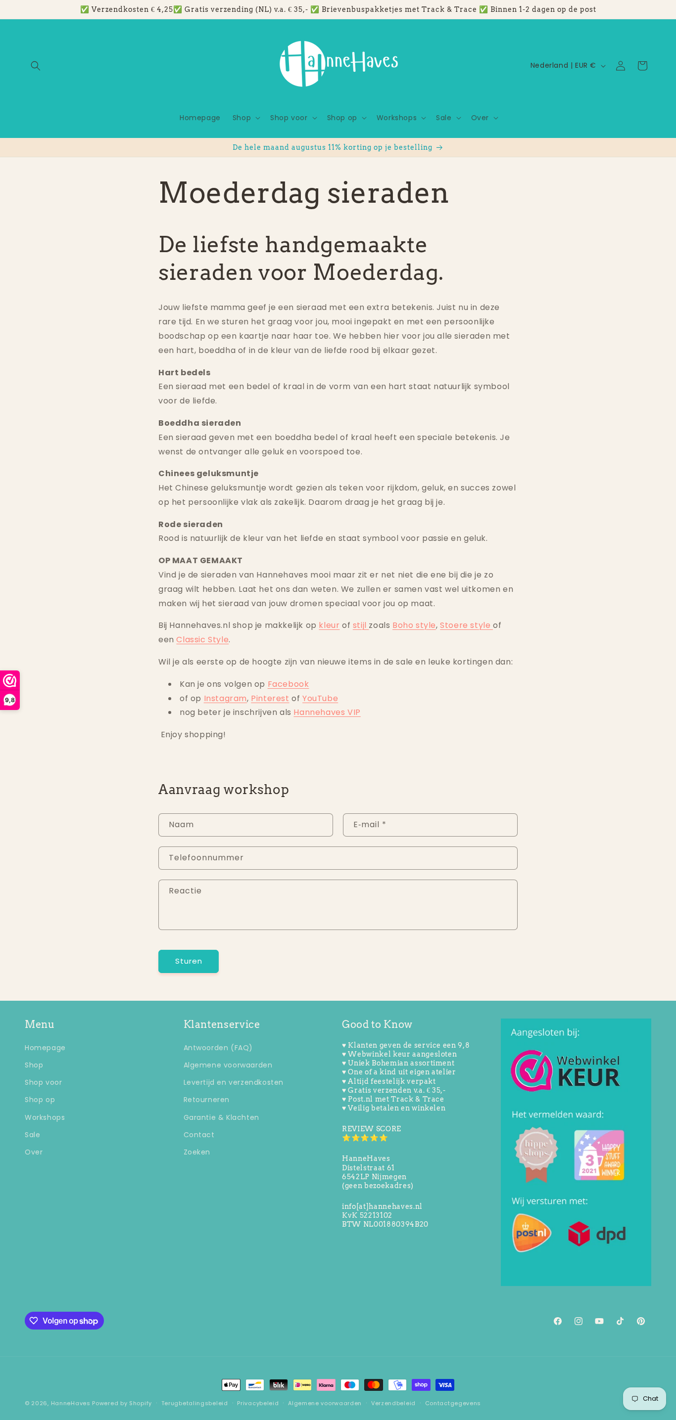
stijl (361, 625)
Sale (32, 1135)
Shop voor (43, 1082)
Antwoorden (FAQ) (218, 1048)
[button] (36, 66)
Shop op (40, 1100)
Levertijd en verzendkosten (234, 1082)
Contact (199, 1135)
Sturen (188, 961)
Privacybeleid (258, 1403)
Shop (34, 1065)
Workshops (45, 1117)
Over (34, 1152)
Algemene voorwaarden (228, 1065)
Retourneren (207, 1100)
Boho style (414, 625)
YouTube (320, 698)
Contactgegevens (453, 1403)
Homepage (45, 1048)
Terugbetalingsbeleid (194, 1403)
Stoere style (466, 625)
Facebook (288, 684)
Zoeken (197, 1152)
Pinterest (270, 698)
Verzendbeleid (393, 1403)
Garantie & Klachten (221, 1117)
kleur (329, 625)
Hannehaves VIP (326, 712)
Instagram (225, 698)
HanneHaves (71, 1403)
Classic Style (202, 639)
